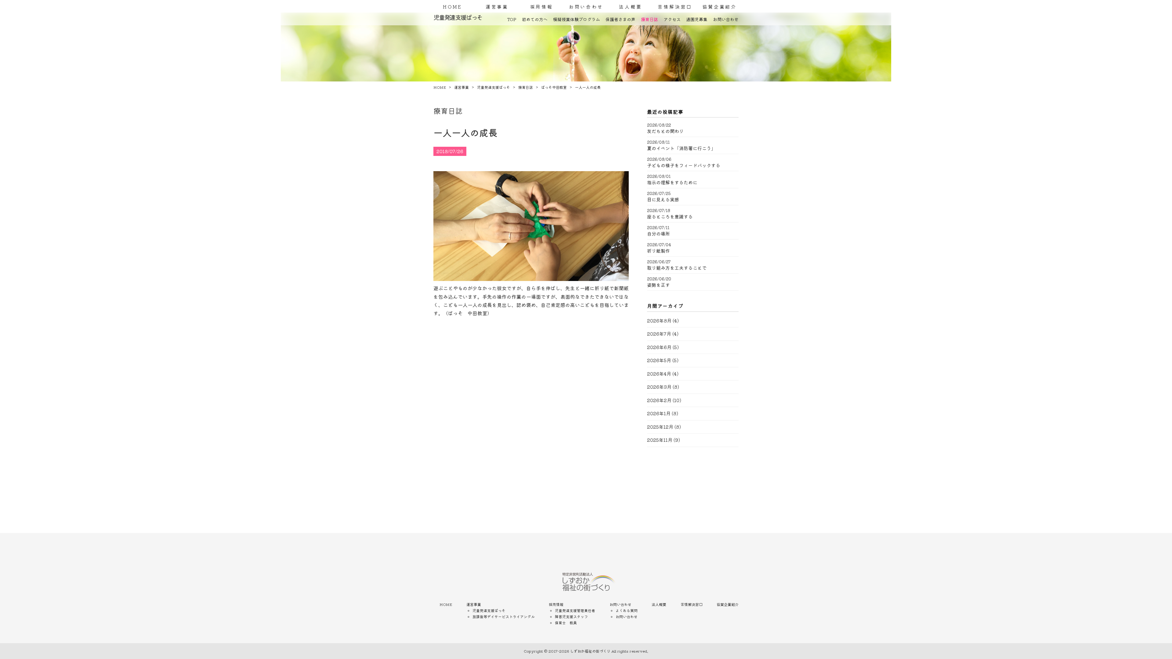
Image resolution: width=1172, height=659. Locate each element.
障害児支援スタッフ (571, 616)
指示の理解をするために (672, 182)
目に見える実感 (663, 199)
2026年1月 (659, 413)
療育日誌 (649, 19)
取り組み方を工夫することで (677, 268)
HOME (452, 6)
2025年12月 (660, 426)
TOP (511, 19)
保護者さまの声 (620, 19)
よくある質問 (627, 610)
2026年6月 (659, 347)
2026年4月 (659, 373)
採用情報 (541, 6)
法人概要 (630, 6)
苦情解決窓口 (675, 6)
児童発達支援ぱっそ (488, 610)
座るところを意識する (670, 216)
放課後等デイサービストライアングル (503, 616)
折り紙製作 (658, 251)
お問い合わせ (586, 6)
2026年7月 (659, 333)
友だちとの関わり (665, 131)
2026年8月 (659, 320)
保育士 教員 (566, 622)
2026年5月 (659, 360)
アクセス (672, 19)
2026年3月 (659, 387)
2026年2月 (659, 400)
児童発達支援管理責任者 (575, 610)
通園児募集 (696, 19)
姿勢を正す (658, 285)
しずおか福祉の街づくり (590, 651)
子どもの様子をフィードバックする (683, 165)
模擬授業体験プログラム (576, 19)
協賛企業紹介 (719, 6)
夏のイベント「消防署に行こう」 (681, 148)
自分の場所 (658, 233)
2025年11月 (659, 440)
